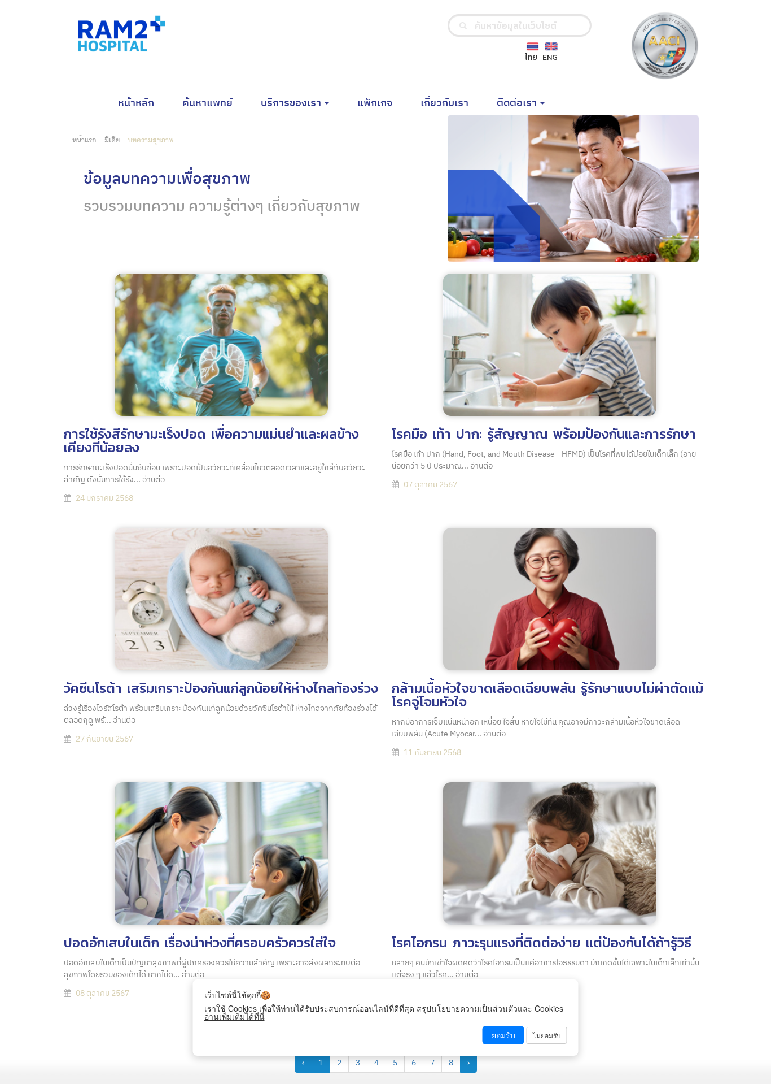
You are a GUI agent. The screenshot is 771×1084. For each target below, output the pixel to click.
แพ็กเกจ (381, 103)
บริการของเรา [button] (292, 103)
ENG (550, 57)
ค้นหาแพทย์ (214, 103)
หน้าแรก (84, 139)
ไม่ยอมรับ (547, 1035)
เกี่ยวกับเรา (451, 103)
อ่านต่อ (153, 479)
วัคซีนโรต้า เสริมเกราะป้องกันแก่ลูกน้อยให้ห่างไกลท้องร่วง (221, 688)
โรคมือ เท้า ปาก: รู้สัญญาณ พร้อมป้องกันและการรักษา (544, 434)
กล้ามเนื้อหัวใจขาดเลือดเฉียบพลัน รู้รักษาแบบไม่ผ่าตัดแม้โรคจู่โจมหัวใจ (547, 695)
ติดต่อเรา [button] (518, 103)
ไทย (531, 57)
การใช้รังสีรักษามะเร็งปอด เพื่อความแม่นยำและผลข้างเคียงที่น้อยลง (211, 440)
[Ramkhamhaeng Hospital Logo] (119, 33)
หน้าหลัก (143, 103)
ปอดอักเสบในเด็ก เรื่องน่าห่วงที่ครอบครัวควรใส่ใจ (200, 942)
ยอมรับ (503, 1034)
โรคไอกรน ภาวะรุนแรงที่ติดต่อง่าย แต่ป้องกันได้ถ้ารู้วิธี (541, 942)
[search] (463, 25)
